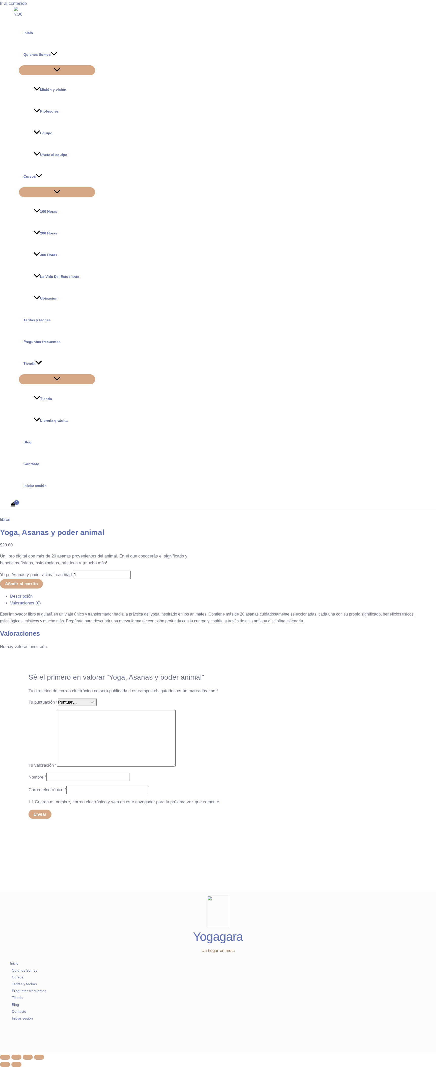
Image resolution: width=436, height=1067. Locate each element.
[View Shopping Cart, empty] (13, 505)
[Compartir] (28, 1057)
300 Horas (48, 255)
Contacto (31, 464)
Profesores (49, 111)
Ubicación (49, 298)
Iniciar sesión (35, 486)
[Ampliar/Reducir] (5, 1057)
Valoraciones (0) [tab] (25, 603)
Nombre (37, 777)
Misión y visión (53, 90)
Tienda (29, 363)
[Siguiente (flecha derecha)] (16, 1064)
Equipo (46, 133)
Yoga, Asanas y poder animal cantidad (36, 574)
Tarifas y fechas (37, 320)
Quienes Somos (37, 54)
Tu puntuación (43, 702)
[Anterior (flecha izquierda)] (5, 1064)
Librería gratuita (54, 420)
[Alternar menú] (57, 70)
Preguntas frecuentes (42, 342)
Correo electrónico (47, 789)
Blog (27, 442)
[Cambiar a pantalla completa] (16, 1057)
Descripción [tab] (21, 596)
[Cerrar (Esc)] (39, 1057)
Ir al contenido (13, 3)
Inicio (28, 33)
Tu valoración (43, 765)
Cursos (29, 176)
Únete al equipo (53, 155)
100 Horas (48, 211)
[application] (54, 54)
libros (5, 519)
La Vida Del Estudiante (59, 277)
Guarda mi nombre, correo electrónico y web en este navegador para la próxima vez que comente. (127, 801)
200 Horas (48, 233)
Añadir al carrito (21, 583)
